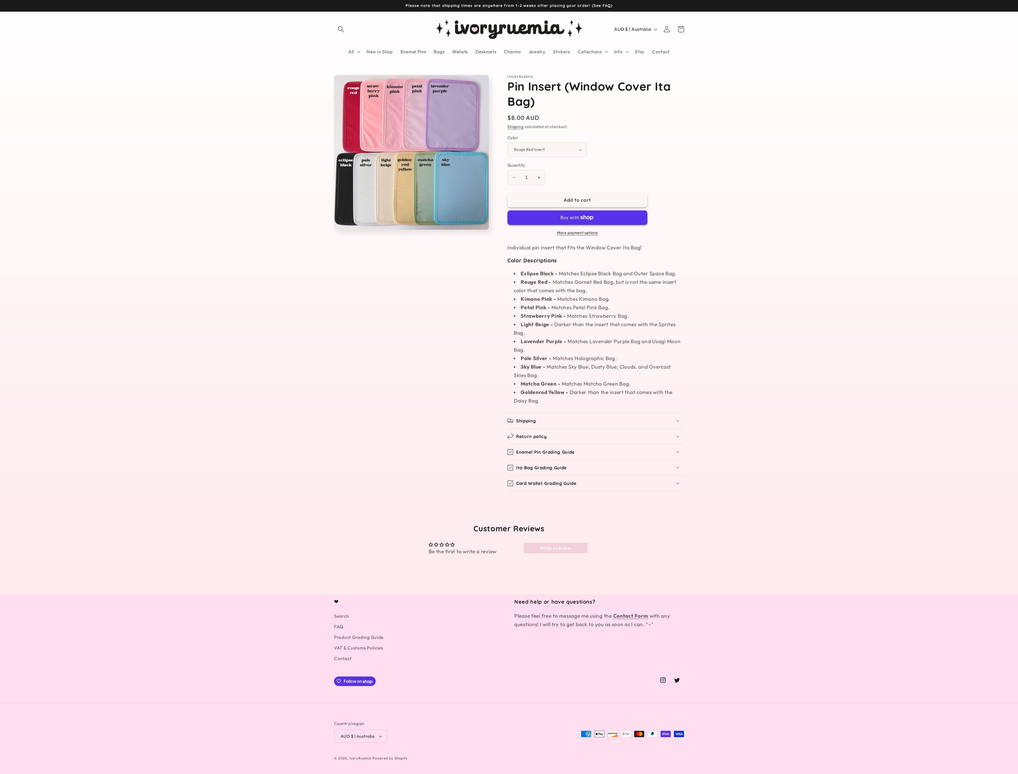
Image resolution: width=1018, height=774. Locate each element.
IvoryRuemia (360, 758)
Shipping (515, 126)
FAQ (339, 626)
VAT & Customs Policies (358, 648)
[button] (341, 29)
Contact (343, 658)
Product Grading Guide (359, 637)
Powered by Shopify (390, 758)
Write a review (555, 548)
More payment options (577, 232)
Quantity (516, 165)
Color (512, 137)
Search (341, 616)
